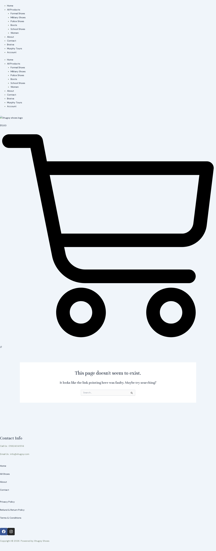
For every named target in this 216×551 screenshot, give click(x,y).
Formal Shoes (18, 13)
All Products (13, 9)
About (10, 36)
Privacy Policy (7, 501)
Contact (11, 40)
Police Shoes (17, 21)
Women (15, 32)
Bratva (10, 44)
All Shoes (5, 474)
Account (11, 52)
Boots (14, 25)
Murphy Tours (14, 48)
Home (10, 5)
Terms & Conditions (10, 517)
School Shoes (18, 29)
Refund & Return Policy (12, 509)
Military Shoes (18, 17)
